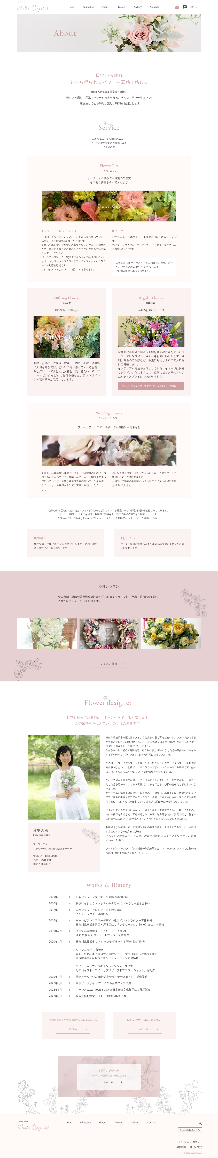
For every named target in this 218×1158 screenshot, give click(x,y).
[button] (177, 6)
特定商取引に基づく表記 (189, 1147)
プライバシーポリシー (190, 1141)
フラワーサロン (24, 2)
